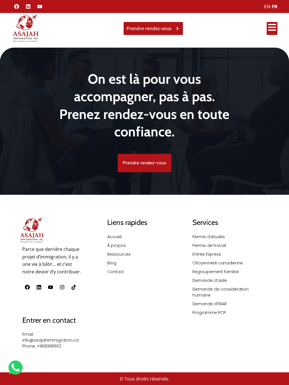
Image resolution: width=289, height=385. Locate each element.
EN (267, 6)
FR (274, 6)
